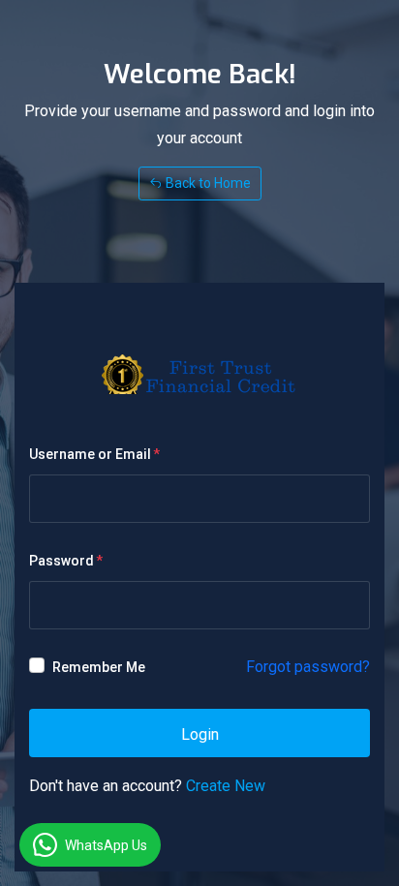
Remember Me (98, 667)
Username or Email (90, 454)
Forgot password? (308, 666)
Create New (225, 786)
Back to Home (207, 183)
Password (61, 560)
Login (200, 734)
